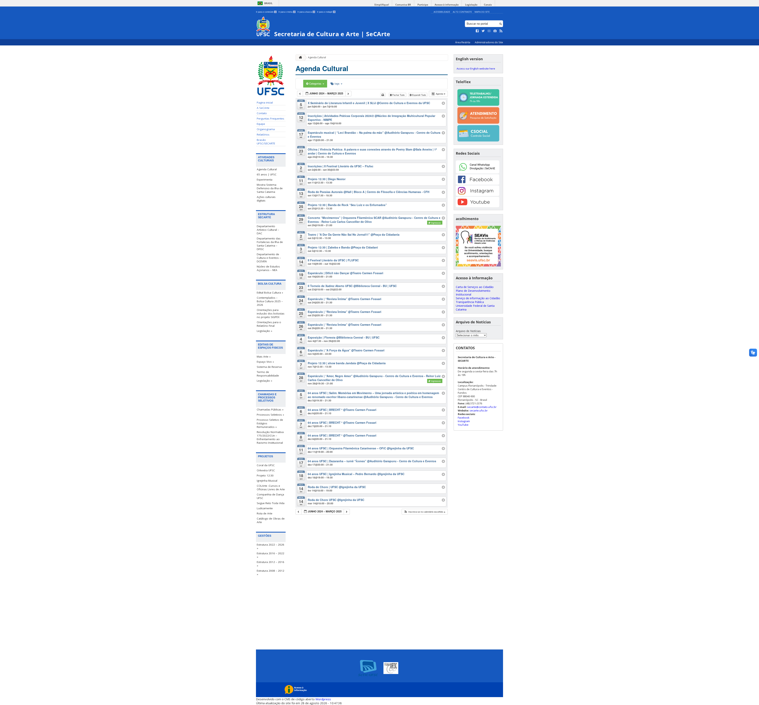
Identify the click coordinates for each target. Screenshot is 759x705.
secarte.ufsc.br (479, 410)
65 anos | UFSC (267, 174)
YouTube (463, 424)
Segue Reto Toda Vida (270, 503)
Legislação (471, 4)
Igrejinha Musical (267, 480)
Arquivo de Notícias (468, 331)
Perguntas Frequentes (270, 118)
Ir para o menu (286, 12)
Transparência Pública (470, 302)
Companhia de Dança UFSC (270, 496)
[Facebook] (477, 183)
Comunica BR (403, 4)
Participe (422, 4)
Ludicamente (265, 508)
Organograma (266, 129)
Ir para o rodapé (326, 12)
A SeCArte (263, 108)
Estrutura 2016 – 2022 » (270, 555)
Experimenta (264, 179)
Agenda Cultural (267, 169)
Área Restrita (463, 42)
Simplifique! (381, 4)
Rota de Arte (264, 513)
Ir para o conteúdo (266, 12)
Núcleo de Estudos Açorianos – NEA (268, 268)
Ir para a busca (305, 12)
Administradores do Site (489, 42)
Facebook (463, 417)
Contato (262, 113)
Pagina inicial (265, 102)
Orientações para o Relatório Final (269, 324)
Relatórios (263, 134)
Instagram (464, 421)
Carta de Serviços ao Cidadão (475, 287)
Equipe (261, 124)
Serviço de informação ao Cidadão (478, 298)
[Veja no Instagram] (495, 31)
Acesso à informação (447, 4)
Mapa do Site (482, 11)
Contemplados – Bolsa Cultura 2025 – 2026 (270, 301)
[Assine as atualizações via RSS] (501, 31)
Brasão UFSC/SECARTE (266, 141)
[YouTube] (477, 206)
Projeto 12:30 (265, 475)
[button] (424, 511)
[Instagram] (477, 195)
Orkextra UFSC (266, 470)
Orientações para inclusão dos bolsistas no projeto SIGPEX (270, 313)
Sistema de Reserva (269, 367)
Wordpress (323, 699)
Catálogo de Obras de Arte (271, 520)
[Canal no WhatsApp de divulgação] (477, 172)
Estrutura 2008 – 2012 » (270, 572)
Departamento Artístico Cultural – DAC (268, 229)
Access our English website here (476, 68)
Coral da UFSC (266, 465)
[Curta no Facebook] (477, 31)
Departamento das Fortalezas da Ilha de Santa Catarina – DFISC (270, 244)
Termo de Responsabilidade (268, 373)
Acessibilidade (442, 11)
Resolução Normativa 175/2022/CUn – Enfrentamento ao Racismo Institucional (270, 437)
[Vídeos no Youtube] (489, 31)
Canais (488, 4)
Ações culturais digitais (266, 198)
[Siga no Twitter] (483, 31)
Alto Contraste (462, 11)
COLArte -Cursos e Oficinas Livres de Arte (271, 487)
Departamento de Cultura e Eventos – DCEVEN (269, 257)
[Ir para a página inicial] (299, 58)
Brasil (268, 3)
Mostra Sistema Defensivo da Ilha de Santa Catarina (270, 188)
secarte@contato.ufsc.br (482, 407)
